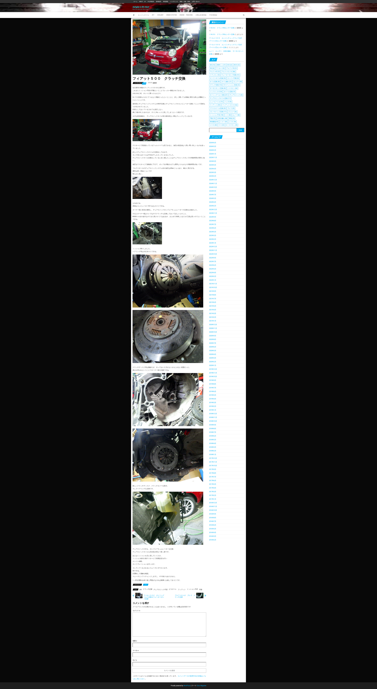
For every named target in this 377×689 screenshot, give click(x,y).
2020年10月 (213, 332)
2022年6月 (212, 265)
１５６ (232, 122)
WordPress (187, 686)
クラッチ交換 (147, 589)
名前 (135, 641)
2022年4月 (212, 273)
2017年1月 (212, 499)
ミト (228, 115)
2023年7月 (212, 224)
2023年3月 (212, 235)
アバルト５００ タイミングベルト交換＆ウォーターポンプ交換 (154, 597)
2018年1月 (212, 454)
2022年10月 (213, 254)
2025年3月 (212, 172)
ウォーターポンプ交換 (231, 75)
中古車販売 (151, 1)
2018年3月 (212, 447)
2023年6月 (212, 228)
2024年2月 (212, 206)
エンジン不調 (233, 78)
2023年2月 (212, 239)
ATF (153, 15)
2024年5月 (212, 198)
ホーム (135, 1)
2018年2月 (212, 451)
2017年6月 (212, 480)
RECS (237, 65)
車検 (232, 118)
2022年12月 (213, 247)
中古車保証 (213, 15)
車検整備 (214, 122)
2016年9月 (212, 514)
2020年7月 (212, 343)
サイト (135, 660)
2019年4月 (212, 399)
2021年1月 (212, 321)
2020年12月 (213, 324)
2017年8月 (212, 473)
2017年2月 (212, 495)
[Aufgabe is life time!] (133, 15)
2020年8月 (212, 339)
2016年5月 (212, 529)
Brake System (171, 15)
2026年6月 (212, 143)
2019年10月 (213, 376)
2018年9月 (212, 425)
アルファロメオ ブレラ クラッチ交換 (185, 596)
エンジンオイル (143, 15)
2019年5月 (212, 395)
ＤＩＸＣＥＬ (231, 125)
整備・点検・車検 (185, 1)
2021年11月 (213, 284)
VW (212, 68)
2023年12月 (213, 209)
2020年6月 (212, 347)
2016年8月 (212, 518)
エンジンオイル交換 (218, 78)
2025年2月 (212, 176)
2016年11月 (213, 506)
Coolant (160, 15)
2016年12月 (213, 503)
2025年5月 (212, 165)
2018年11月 (213, 417)
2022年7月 (212, 261)
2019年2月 (212, 406)
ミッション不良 (192, 589)
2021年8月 (212, 295)
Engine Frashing (186, 15)
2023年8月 (212, 221)
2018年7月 (212, 432)
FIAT (146, 584)
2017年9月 (212, 469)
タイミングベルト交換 (219, 95)
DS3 (229, 65)
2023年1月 (212, 243)
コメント (136, 611)
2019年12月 (213, 369)
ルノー (236, 115)
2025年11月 (213, 157)
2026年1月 (212, 154)
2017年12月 (213, 458)
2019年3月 (212, 402)
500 (140, 589)
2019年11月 (213, 373)
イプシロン (215, 75)
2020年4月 (212, 354)
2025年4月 (212, 169)
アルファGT (215, 71)
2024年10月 (213, 187)
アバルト (220, 68)
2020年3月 (212, 358)
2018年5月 (212, 440)
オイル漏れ (227, 82)
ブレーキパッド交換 (218, 112)
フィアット (182, 589)
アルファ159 (231, 68)
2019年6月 (212, 391)
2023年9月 (212, 217)
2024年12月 (213, 180)
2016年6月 (212, 525)
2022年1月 (212, 280)
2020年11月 (213, 328)
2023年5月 (212, 232)
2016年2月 (212, 540)
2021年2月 (212, 317)
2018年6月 (212, 436)
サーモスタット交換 (218, 88)
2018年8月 (212, 429)
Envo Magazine (201, 686)
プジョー (232, 112)
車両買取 (165, 1)
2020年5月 (212, 351)
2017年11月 (213, 462)
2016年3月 (212, 536)
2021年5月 (212, 306)
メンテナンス (174, 1)
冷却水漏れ (222, 118)
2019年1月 (212, 410)
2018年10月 (213, 421)
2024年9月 (212, 191)
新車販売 (158, 1)
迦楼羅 (155, 83)
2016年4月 (212, 532)
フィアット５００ (229, 105)
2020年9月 (212, 336)
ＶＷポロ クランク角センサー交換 (221, 28)
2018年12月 (213, 414)
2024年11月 (213, 183)
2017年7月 (212, 477)
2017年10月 (213, 466)
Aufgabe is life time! (141, 7)
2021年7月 (212, 299)
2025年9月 (212, 161)
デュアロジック (236, 95)
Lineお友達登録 (201, 15)
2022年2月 (212, 276)
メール (136, 650)
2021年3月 (212, 313)
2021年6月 (212, 302)
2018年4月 (212, 443)
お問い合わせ (196, 1)
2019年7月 (212, 388)
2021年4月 (212, 310)
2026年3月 (212, 146)
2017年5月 (212, 484)
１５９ (213, 125)
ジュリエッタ (216, 92)
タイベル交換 (229, 92)
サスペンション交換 (232, 85)
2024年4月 (212, 202)
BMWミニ (221, 65)
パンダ (228, 102)
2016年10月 (213, 510)
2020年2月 (212, 362)
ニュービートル (216, 102)
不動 (200, 589)
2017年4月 (212, 488)
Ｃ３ (221, 125)
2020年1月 (212, 365)
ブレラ (231, 108)
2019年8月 (212, 384)
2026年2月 (212, 150)
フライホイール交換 (218, 108)
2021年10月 (213, 287)
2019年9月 (212, 380)
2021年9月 (212, 291)
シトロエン (232, 88)
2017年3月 (212, 492)
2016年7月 (212, 521)
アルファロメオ (228, 71)
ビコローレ (173, 589)
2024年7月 (212, 195)
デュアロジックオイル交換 (220, 98)
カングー (237, 82)
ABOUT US (142, 1)
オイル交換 (215, 82)
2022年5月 (212, 269)
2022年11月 (213, 250)
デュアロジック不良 (160, 589)
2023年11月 (213, 213)
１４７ (223, 122)
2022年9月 (212, 258)
